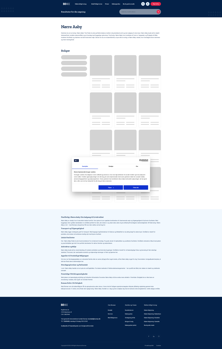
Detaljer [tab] (111, 166)
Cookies (158, 345)
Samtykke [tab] (85, 166)
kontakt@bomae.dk (94, 319)
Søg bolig (156, 4)
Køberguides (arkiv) (130, 325)
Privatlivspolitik (149, 345)
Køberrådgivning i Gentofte (151, 321)
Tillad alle (136, 187)
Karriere (110, 314)
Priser (107, 4)
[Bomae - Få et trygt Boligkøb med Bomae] (66, 4)
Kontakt (110, 310)
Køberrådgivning (80, 4)
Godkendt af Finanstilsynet (69, 326)
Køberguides (116, 4)
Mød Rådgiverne (96, 4)
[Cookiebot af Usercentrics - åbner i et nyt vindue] (140, 160)
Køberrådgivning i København (152, 314)
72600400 (66, 321)
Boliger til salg (129, 321)
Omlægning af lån (130, 317)
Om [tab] (137, 166)
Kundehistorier (129, 310)
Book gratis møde (129, 4)
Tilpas (110, 187)
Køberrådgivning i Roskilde (152, 317)
